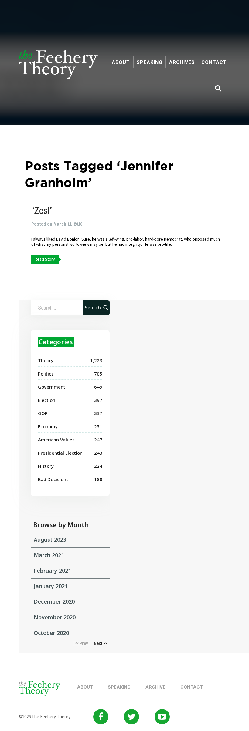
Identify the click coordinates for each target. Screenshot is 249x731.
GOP (43, 413)
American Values (56, 439)
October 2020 (51, 632)
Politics (46, 374)
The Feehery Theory (58, 68)
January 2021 (51, 586)
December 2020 (54, 601)
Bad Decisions (53, 479)
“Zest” (42, 210)
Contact (214, 62)
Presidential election (60, 453)
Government (51, 387)
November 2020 (55, 617)
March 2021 (49, 555)
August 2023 (50, 539)
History (46, 466)
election (46, 400)
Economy (48, 426)
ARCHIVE (155, 687)
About (121, 62)
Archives (182, 62)
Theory (45, 360)
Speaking (149, 62)
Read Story (45, 259)
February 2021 (52, 570)
